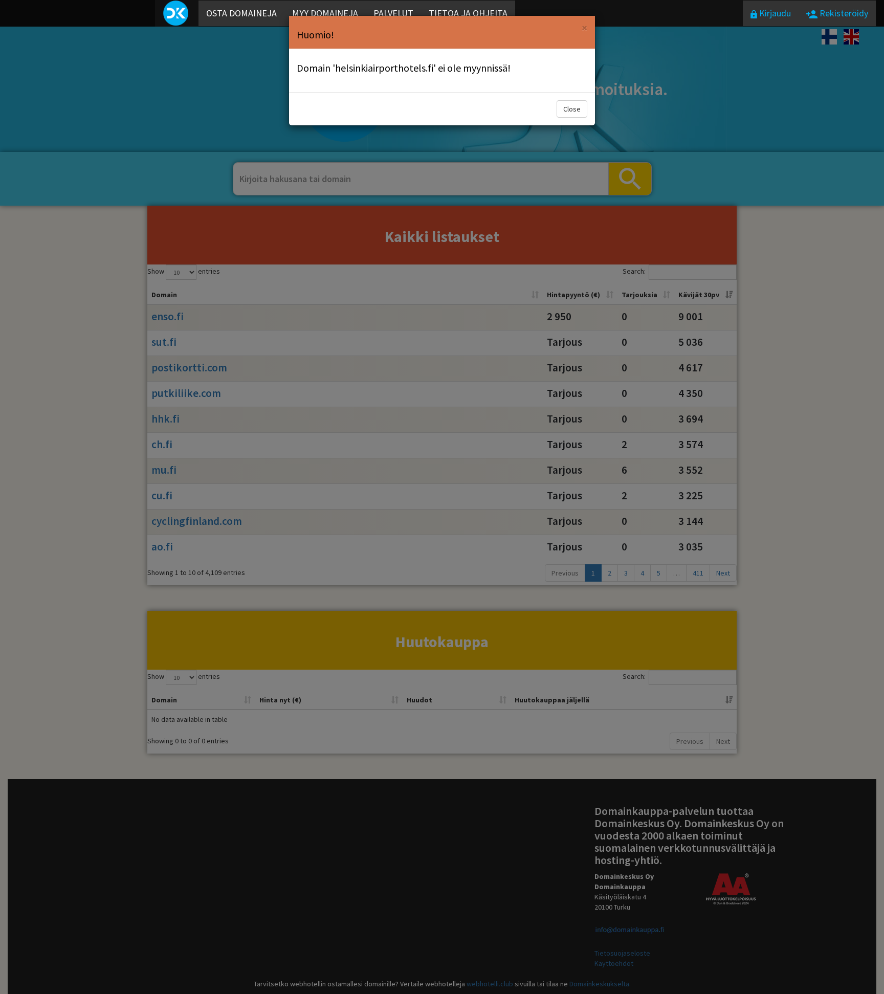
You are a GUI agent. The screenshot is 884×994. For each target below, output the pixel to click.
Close (572, 109)
